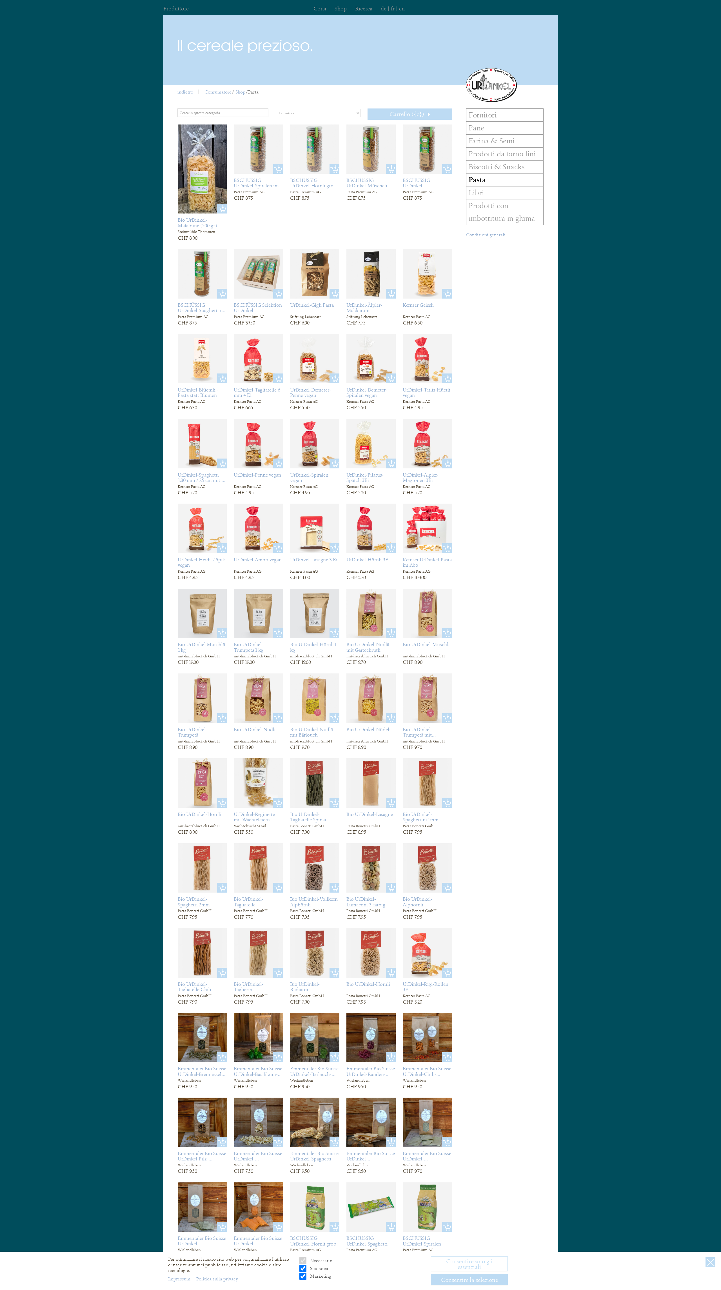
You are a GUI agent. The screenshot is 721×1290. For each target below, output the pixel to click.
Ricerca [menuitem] (363, 8)
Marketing (320, 1276)
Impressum (180, 1279)
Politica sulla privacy (217, 1279)
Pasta (253, 92)
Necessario (320, 1260)
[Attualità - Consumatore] (491, 85)
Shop (240, 92)
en (402, 8)
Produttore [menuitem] (176, 8)
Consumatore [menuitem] (218, 92)
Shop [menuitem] (341, 8)
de (383, 8)
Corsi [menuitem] (319, 8)
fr (393, 8)
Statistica (318, 1268)
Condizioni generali (486, 234)
